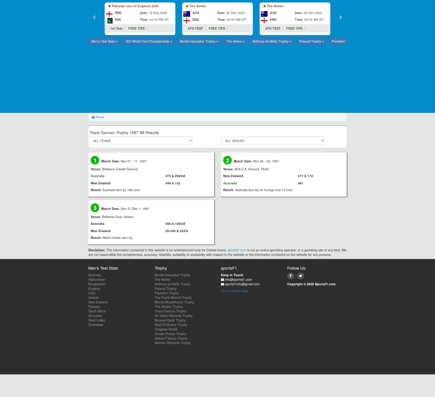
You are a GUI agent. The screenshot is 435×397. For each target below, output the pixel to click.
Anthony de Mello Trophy (271, 41)
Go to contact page (234, 290)
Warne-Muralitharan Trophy (174, 302)
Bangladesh (96, 284)
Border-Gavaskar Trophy (198, 41)
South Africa (97, 311)
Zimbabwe (95, 324)
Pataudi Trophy (310, 41)
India (91, 293)
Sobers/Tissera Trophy (171, 338)
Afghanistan (96, 279)
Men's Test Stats (103, 41)
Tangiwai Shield (166, 329)
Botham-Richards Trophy (173, 342)
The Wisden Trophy (169, 306)
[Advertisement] (217, 79)
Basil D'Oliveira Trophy (171, 324)
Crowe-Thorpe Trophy (170, 333)
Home (99, 117)
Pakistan (94, 306)
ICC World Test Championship (148, 41)
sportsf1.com (237, 250)
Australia (94, 275)
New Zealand (97, 302)
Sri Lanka (95, 315)
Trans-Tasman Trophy (170, 311)
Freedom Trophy (344, 41)
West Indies (96, 320)
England (94, 288)
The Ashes (234, 41)
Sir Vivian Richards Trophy (174, 315)
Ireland (93, 297)
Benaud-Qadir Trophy (170, 320)
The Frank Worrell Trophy (173, 297)
